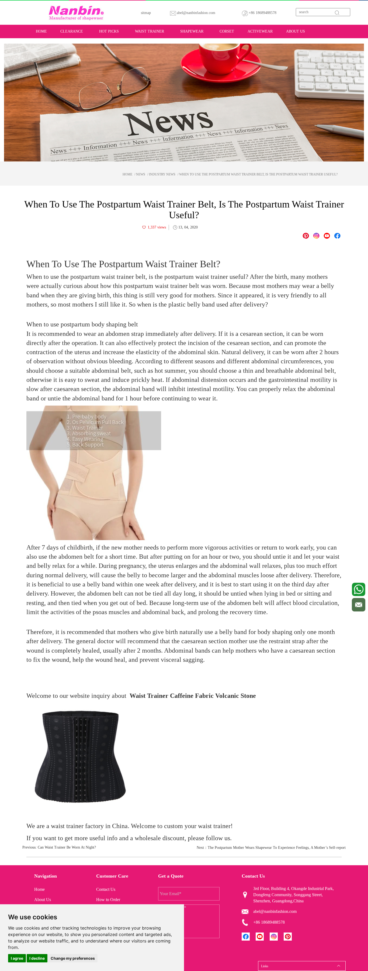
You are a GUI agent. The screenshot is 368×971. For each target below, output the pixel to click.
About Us (295, 31)
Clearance (71, 31)
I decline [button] (37, 958)
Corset (227, 31)
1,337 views (157, 227)
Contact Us (105, 889)
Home (41, 31)
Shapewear (191, 31)
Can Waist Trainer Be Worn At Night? (67, 847)
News (140, 174)
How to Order (108, 899)
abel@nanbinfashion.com (196, 13)
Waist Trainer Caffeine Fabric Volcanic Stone (193, 695)
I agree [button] (17, 958)
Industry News (162, 174)
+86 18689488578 (262, 13)
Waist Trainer (149, 31)
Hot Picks (109, 31)
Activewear (260, 31)
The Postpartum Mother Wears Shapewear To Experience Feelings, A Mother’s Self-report (277, 848)
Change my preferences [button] (73, 958)
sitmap (146, 13)
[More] (337, 235)
